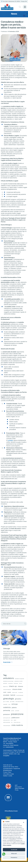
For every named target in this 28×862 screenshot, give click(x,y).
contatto (10, 440)
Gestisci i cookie (7, 776)
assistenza (10, 683)
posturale (17, 710)
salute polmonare (6, 722)
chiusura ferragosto (7, 689)
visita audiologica (6, 725)
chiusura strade (17, 689)
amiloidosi (5, 683)
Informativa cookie (8, 774)
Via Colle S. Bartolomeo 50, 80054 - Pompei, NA (15, 1)
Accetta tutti (14, 849)
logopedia (5, 704)
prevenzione (17, 714)
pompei (12, 710)
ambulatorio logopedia (19, 678)
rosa (12, 720)
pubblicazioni (15, 717)
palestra (14, 707)
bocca (20, 683)
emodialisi (6, 695)
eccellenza (20, 692)
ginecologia (8, 698)
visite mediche (17, 725)
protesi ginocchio (6, 717)
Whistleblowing (7, 770)
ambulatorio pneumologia (8, 681)
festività (12, 695)
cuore (9, 692)
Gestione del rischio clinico (10, 766)
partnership (6, 710)
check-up (13, 686)
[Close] (23, 822)
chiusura (20, 686)
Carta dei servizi (7, 765)
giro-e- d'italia (6, 701)
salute (15, 720)
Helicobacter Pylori (19, 701)
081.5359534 (9, 743)
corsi (4, 692)
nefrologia (14, 704)
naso (9, 704)
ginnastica (18, 699)
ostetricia (7, 707)
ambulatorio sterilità (18, 681)
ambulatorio (8, 678)
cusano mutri (14, 692)
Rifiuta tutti (14, 853)
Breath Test (5, 686)
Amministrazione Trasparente (11, 768)
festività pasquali (19, 695)
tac (12, 722)
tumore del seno (17, 722)
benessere (16, 683)
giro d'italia (12, 701)
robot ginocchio (6, 720)
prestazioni (6, 714)
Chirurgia (6, 648)
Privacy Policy (7, 772)
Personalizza (14, 857)
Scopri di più (6, 662)
